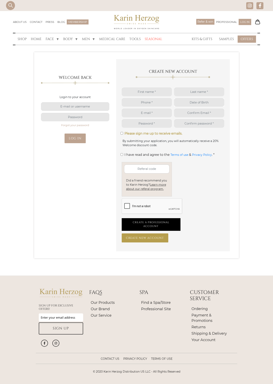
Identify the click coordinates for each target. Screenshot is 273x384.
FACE (49, 39)
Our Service (101, 315)
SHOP (22, 39)
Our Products (103, 302)
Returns (198, 327)
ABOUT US (20, 21)
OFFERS (247, 39)
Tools (135, 39)
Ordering (199, 309)
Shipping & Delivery (209, 333)
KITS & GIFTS (202, 39)
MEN (85, 39)
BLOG (61, 21)
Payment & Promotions (201, 318)
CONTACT (36, 21)
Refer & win (205, 21)
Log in (245, 21)
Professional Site (156, 309)
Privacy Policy (202, 155)
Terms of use (179, 155)
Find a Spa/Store (156, 302)
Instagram (250, 5)
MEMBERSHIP (77, 21)
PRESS (50, 21)
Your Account (203, 340)
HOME (36, 39)
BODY (67, 39)
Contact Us (110, 359)
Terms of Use (161, 359)
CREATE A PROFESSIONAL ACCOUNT (151, 224)
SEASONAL (153, 39)
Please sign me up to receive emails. (153, 133)
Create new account (145, 238)
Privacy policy (135, 359)
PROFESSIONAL (226, 21)
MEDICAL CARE (112, 39)
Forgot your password (75, 125)
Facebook (260, 5)
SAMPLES (226, 39)
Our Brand (100, 309)
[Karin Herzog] (136, 22)
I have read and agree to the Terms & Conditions (123, 155)
